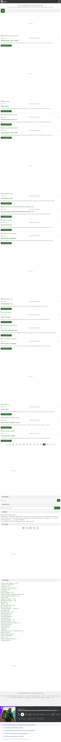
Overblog (41, 693)
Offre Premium (28, 697)
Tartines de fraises (6, 317)
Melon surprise (5, 106)
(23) (8, 600)
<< (7, 444)
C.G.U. (8, 697)
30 (13, 444)
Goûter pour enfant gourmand (9, 330)
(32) (4, 597)
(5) (10, 623)
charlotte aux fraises (6, 225)
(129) (9, 583)
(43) (7, 592)
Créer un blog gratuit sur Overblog (33, 696)
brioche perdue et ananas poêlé (9, 132)
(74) (7, 584)
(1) (6, 635)
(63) (8, 588)
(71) (5, 586)
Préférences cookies (50, 697)
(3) (4, 629)
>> (54, 444)
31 (16, 444)
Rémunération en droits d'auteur (17, 697)
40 (47, 444)
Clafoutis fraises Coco (6, 304)
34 (27, 444)
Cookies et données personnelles (38, 697)
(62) (5, 589)
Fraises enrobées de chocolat (8, 343)
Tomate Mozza (5, 409)
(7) (6, 616)
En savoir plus (6, 45)
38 (40, 444)
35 (30, 444)
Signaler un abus (55, 696)
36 (33, 444)
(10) (7, 611)
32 (20, 444)
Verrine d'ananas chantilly (8, 435)
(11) (5, 610)
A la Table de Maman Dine (30, 5)
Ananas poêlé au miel (6, 198)
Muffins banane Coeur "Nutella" (10, 40)
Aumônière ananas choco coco (9, 119)
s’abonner (23, 718)
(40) (12, 594)
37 (37, 444)
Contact (49, 696)
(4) (5, 626)
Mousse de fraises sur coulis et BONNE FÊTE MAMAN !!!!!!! (17, 211)
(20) (4, 602)
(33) (10, 596)
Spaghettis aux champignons (8, 238)
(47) (4, 591)
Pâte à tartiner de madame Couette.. (10, 422)
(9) (6, 613)
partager (32, 718)
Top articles (44, 696)
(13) (6, 607)
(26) (8, 599)
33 (23, 444)
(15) (8, 605)
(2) (5, 632)
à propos (41, 718)
